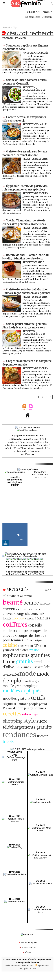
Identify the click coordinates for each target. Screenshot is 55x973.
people (33, 704)
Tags (15, 27)
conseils (35, 625)
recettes (12, 713)
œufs (38, 697)
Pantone (22, 704)
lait (47, 666)
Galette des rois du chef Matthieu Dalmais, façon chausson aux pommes (26, 291)
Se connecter (32, 16)
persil (43, 704)
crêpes (38, 640)
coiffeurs (42, 618)
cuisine (10, 645)
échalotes (21, 650)
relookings (30, 714)
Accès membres (12, 965)
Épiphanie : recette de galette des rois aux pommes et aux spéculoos (25, 187)
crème (28, 640)
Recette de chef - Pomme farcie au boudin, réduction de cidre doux (25, 256)
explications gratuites (26, 655)
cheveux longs (13, 613)
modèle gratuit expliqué (20, 686)
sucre (41, 721)
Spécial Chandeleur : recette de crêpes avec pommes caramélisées (24, 222)
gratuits (24, 661)
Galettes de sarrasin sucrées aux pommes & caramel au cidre (24, 153)
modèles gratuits (16, 698)
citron (29, 618)
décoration (25, 646)
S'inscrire (47, 16)
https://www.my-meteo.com (40, 475)
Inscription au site (27, 968)
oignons (9, 703)
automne (26, 596)
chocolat (18, 618)
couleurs (10, 630)
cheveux (10, 608)
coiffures (15, 624)
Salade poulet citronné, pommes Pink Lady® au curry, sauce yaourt (24, 325)
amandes (13, 596)
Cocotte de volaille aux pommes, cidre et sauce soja (24, 118)
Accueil (6, 27)
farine (9, 661)
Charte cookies (29, 947)
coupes (23, 630)
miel (15, 674)
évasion (34, 650)
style (29, 720)
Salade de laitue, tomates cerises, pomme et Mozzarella (24, 81)
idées (18, 667)
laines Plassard (33, 667)
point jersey (24, 708)
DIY (36, 646)
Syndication (43, 965)
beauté (13, 602)
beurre (31, 602)
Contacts (29, 952)
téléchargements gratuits (27, 727)
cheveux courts (29, 609)
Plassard (9, 708)
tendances (19, 734)
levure (7, 674)
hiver (37, 662)
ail (4, 596)
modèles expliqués (22, 691)
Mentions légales (29, 942)
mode (27, 673)
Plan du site (27, 965)
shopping (13, 721)
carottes (45, 603)
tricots (8, 741)
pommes (40, 708)
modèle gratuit (33, 681)
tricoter (42, 736)
